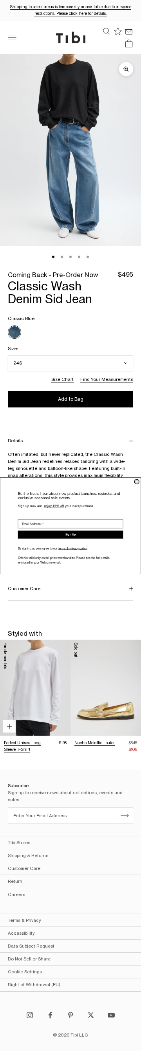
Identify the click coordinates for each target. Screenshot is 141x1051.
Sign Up (70, 534)
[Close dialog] (136, 481)
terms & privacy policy (72, 548)
